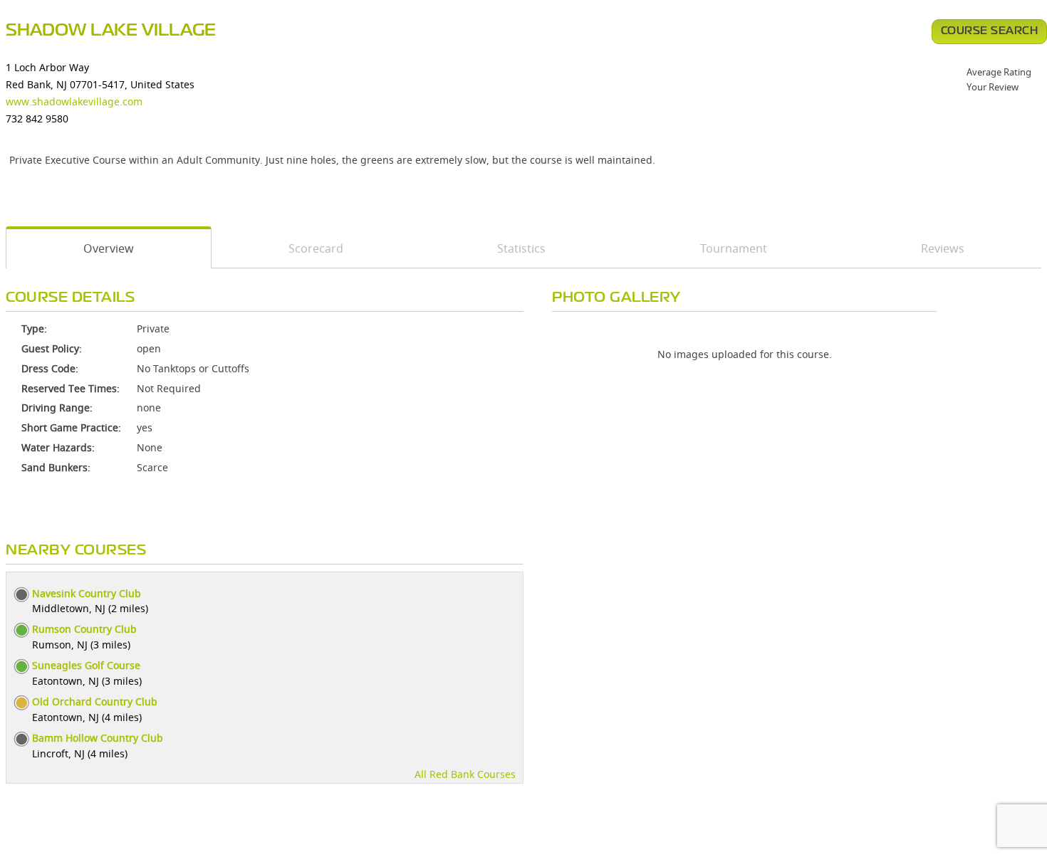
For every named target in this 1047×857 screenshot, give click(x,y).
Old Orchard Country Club (94, 701)
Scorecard (315, 248)
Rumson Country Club (84, 629)
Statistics (521, 248)
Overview (108, 248)
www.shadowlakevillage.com (74, 101)
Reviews (942, 248)
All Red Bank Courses (465, 774)
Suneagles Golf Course (86, 665)
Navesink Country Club (86, 593)
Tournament (733, 248)
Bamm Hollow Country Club (97, 738)
